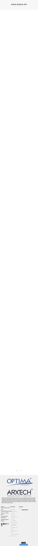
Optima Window (12, 252)
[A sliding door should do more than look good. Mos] (21, 258)
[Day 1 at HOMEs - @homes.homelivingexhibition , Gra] (26, 291)
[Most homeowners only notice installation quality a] (26, 300)
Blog (3, 48)
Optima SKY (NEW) (13, 278)
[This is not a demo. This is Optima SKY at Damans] (21, 277)
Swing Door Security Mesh (15, 276)
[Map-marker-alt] (2, 268)
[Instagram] (4, 267)
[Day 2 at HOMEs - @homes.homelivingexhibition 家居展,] (21, 291)
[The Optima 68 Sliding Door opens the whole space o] (21, 300)
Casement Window (14, 254)
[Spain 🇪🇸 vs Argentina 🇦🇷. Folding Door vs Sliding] (21, 281)
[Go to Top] (37, 545)
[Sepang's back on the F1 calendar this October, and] (26, 263)
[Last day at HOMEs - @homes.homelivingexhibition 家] (21, 286)
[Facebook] (2, 267)
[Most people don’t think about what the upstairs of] (21, 267)
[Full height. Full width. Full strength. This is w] (26, 258)
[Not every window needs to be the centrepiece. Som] (21, 263)
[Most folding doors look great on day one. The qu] (26, 281)
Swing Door (12, 261)
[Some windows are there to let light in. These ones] (26, 272)
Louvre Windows (13, 263)
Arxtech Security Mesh (13, 265)
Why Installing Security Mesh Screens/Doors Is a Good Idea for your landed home (9, 88)
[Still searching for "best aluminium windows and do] (26, 267)
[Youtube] (6, 267)
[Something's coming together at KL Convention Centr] (26, 296)
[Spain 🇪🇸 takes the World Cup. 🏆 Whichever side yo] (26, 277)
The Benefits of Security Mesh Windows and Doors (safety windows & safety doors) (27, 119)
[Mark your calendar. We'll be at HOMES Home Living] (21, 296)
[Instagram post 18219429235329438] (21, 272)
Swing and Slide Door (14, 259)
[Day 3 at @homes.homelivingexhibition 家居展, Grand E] (26, 286)
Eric (25, 9)
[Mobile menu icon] (37, 2)
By (6, 48)
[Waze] (8, 267)
